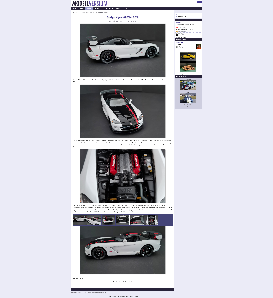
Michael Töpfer (190, 74)
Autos (91, 12)
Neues (81, 8)
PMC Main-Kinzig (179, 33)
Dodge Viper (188, 106)
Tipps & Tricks (108, 8)
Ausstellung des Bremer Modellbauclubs (184, 29)
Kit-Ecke (97, 8)
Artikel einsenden (182, 16)
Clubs (125, 8)
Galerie (89, 8)
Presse (118, 8)
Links (136, 296)
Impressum (132, 296)
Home (74, 8)
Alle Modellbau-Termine (180, 37)
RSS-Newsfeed (181, 14)
